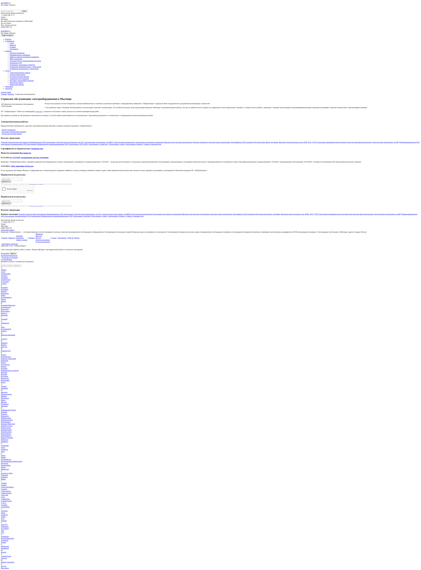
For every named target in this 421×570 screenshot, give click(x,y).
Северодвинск (6, 493)
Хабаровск (5, 536)
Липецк (4, 386)
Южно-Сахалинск (7, 562)
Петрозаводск (6, 459)
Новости (13, 45)
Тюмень (4, 521)
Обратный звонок (7, 230)
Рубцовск (4, 475)
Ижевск (4, 345)
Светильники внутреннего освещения (166, 214)
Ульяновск (5, 527)
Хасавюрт (4, 540)
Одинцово (5, 446)
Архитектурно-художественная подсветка (25, 61)
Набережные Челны (8, 410)
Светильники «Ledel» (99, 216)
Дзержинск (5, 323)
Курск (3, 382)
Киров (3, 363)
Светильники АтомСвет (82, 216)
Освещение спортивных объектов (22, 65)
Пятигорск (5, 469)
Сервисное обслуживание (19, 79)
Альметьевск (6, 274)
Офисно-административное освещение (24, 57)
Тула (2, 519)
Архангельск (6, 280)
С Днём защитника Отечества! (21, 166)
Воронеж (4, 315)
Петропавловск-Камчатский (11, 461)
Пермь (3, 457)
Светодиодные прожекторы (141, 214)
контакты (8, 88)
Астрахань (5, 282)
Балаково (4, 287)
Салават (4, 483)
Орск (3, 451)
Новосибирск (6, 434)
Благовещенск (6, 297)
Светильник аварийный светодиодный (333, 214)
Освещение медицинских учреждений (24, 69)
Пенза (3, 455)
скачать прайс (6, 92)
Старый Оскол (6, 501)
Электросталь (6, 556)
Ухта (2, 532)
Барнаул (4, 291)
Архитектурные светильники (221, 214)
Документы (14, 49)
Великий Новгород (8, 305)
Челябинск (5, 548)
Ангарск (4, 276)
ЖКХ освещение (16, 59)
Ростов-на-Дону (7, 473)
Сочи (3, 497)
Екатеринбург (6, 329)
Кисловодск (5, 365)
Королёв (4, 374)
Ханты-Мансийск (7, 538)
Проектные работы (17, 85)
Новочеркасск (6, 436)
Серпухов (4, 495)
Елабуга (4, 331)
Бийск (3, 295)
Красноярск (5, 380)
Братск (3, 299)
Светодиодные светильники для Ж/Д (388, 214)
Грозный (4, 319)
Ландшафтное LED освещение (244, 214)
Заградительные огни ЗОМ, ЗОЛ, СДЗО (303, 214)
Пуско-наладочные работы (12, 134)
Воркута (4, 313)
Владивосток (6, 307)
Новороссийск (6, 432)
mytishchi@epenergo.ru (9, 256)
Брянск (3, 301)
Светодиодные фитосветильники (361, 214)
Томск (3, 517)
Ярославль (5, 568)
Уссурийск (5, 528)
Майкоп (4, 396)
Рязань (3, 479)
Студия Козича (6, 259)
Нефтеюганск (6, 418)
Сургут (3, 503)
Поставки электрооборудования (22, 81)
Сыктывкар (5, 507)
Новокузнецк (6, 428)
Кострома (4, 376)
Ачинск (4, 284)
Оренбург (4, 449)
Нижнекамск (6, 422)
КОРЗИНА (5, 3)
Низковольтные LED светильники (28, 216)
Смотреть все (36, 148)
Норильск (4, 440)
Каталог (8, 39)
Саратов (4, 489)
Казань (3, 355)
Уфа (2, 530)
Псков (3, 467)
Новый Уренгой (7, 438)
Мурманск (5, 404)
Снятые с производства (135, 216)
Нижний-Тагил (6, 426)
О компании (9, 41)
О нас (12, 43)
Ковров (3, 366)
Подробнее (5, 253)
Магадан (4, 392)
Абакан (3, 270)
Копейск (4, 372)
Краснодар (5, 378)
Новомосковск (6, 430)
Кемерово (4, 361)
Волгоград (5, 309)
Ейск (3, 327)
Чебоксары (5, 546)
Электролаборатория (17, 75)
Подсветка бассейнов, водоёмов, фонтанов (272, 214)
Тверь (3, 513)
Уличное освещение (17, 53)
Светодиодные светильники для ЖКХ (116, 214)
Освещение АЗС (16, 63)
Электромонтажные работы (20, 73)
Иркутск (4, 347)
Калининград (6, 357)
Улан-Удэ (4, 525)
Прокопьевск (6, 465)
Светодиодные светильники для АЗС (88, 214)
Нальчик (4, 412)
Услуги (8, 71)
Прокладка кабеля (16, 83)
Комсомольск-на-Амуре (10, 370)
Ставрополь (5, 499)
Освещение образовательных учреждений (25, 67)
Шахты (3, 552)
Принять (13, 253)
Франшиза (9, 86)
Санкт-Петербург (7, 487)
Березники (5, 293)
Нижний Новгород (8, 424)
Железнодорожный (8, 335)
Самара (3, 485)
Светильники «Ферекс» (117, 216)
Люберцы (4, 388)
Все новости (25, 153)
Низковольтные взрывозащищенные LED (57, 216)
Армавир (4, 278)
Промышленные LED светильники (60, 214)
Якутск (3, 566)
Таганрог (4, 511)
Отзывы (13, 47)
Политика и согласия (10, 244)
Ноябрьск (4, 442)
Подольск (4, 463)
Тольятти (4, 515)
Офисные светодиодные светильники (195, 214)
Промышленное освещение (20, 55)
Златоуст (4, 339)
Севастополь (5, 491)
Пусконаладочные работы (19, 77)
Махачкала (5, 398)
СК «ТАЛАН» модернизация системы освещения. (29, 157)
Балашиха (4, 289)
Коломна (4, 368)
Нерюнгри (5, 416)
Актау (3, 272)
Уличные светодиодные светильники (33, 214)
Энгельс (4, 558)
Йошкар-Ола (5, 351)
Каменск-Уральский (8, 359)
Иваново (4, 343)
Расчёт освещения (8, 130)
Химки (3, 542)
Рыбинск (4, 477)
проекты (8, 51)
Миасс (3, 400)
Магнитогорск (6, 394)
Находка (4, 414)
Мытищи (4, 406)
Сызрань (4, 505)
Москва (4, 402)
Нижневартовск (7, 420)
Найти (24, 11)
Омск (3, 447)
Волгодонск (5, 311)
